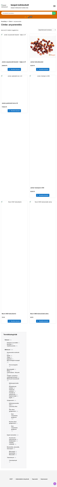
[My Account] (25, 17)
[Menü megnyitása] (54, 6)
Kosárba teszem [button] (15, 69)
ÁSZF (11, 479)
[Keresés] (54, 13)
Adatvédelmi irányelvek (22, 479)
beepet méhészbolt (20, 5)
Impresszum (44, 479)
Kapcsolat (35, 479)
